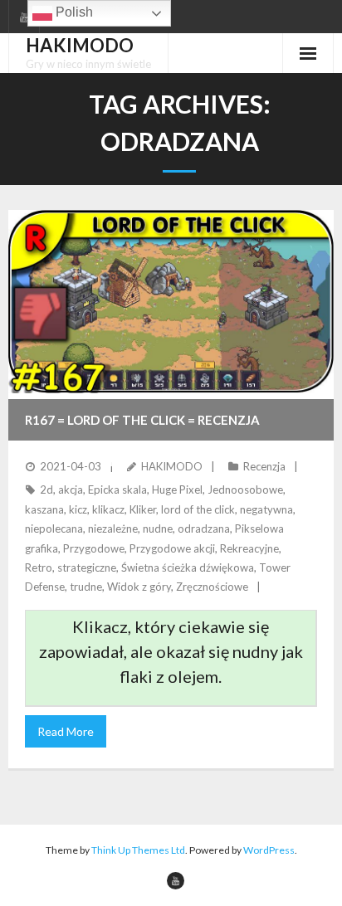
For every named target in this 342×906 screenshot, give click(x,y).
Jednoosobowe (245, 489)
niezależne (113, 528)
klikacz (108, 509)
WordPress (269, 850)
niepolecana (54, 528)
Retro (38, 567)
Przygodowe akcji (172, 548)
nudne (158, 528)
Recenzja (264, 466)
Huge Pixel (177, 489)
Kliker (142, 509)
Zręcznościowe (212, 586)
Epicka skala (117, 489)
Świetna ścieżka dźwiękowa (187, 567)
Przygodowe (94, 548)
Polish (72, 12)
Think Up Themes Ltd (138, 850)
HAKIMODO (172, 466)
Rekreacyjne (249, 548)
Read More (65, 731)
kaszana (44, 509)
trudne (86, 586)
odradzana (204, 528)
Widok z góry (139, 586)
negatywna (266, 509)
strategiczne (86, 567)
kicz (78, 509)
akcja (70, 489)
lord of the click (198, 509)
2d (46, 489)
